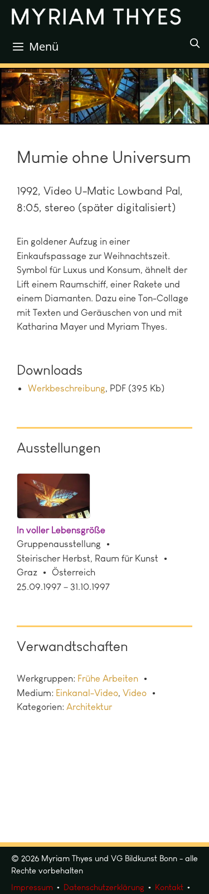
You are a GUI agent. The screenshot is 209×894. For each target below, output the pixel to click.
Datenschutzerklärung (104, 887)
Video (135, 692)
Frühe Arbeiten (107, 678)
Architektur (89, 706)
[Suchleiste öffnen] (194, 43)
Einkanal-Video (87, 692)
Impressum (32, 887)
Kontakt (169, 887)
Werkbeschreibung (66, 388)
